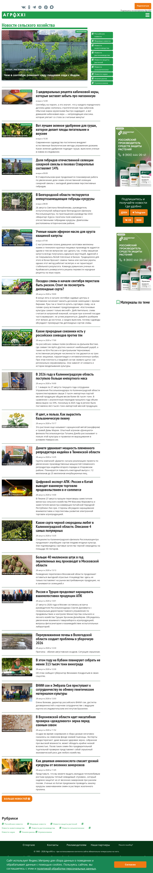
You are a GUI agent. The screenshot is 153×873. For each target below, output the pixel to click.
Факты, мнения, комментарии (16, 245)
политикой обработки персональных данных (66, 868)
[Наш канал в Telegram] (35, 7)
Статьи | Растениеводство (18, 69)
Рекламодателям (76, 845)
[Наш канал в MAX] (52, 7)
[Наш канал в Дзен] (40, 7)
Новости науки (101, 74)
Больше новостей (16, 798)
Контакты (52, 845)
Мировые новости (102, 41)
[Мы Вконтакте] (24, 7)
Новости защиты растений (101, 61)
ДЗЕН (124, 212)
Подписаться (143, 5)
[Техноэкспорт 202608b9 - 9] (133, 156)
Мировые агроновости (13, 495)
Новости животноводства (101, 46)
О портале (29, 845)
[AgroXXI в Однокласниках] (30, 7)
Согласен (130, 864)
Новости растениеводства (102, 54)
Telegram (139, 212)
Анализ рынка (100, 78)
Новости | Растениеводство (15, 426)
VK (129, 220)
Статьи (5, 103)
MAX (138, 220)
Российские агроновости (14, 173)
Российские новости (99, 35)
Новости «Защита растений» (15, 136)
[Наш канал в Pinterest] (46, 7)
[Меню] (147, 15)
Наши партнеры (100, 845)
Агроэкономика (101, 83)
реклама (120, 128)
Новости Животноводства (14, 389)
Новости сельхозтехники (101, 68)
